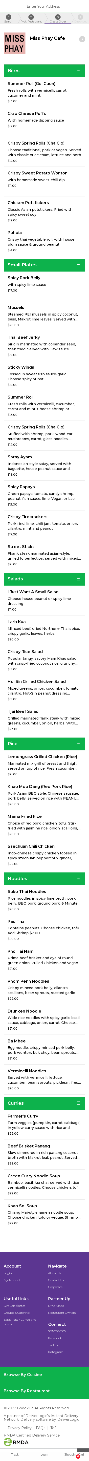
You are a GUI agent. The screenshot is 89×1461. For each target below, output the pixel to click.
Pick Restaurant (31, 19)
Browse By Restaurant (27, 1391)
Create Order (58, 19)
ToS (53, 1428)
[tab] (44, 1375)
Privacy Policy (20, 1428)
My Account (12, 1280)
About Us (54, 1273)
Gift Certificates (14, 1306)
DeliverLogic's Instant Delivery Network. (41, 1418)
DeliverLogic (68, 1419)
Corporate (55, 1287)
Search (8, 19)
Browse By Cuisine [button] (23, 1374)
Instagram (55, 1352)
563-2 (52, 1331)
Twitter (53, 1345)
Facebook (55, 1338)
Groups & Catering (17, 1312)
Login (8, 1273)
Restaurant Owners (62, 1312)
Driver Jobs (56, 1306)
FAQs (40, 1428)
